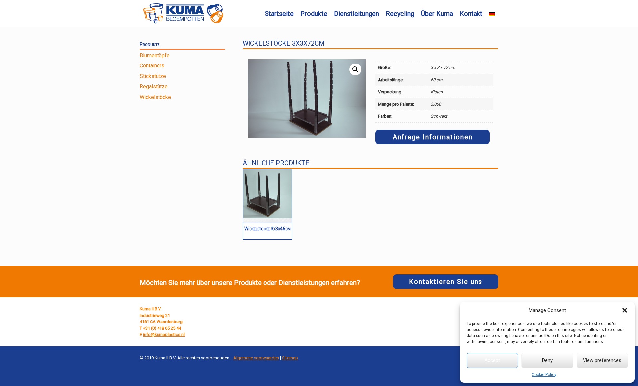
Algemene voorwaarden (256, 357)
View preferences (602, 360)
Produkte (313, 14)
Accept (492, 360)
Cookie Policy (544, 374)
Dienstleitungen (356, 14)
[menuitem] (492, 14)
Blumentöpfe (155, 55)
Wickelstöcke (155, 97)
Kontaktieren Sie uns (445, 282)
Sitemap (290, 357)
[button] (624, 310)
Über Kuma (437, 14)
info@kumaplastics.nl (164, 334)
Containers (152, 66)
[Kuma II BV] (183, 13)
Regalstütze (154, 86)
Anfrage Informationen (433, 137)
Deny (547, 360)
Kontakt (471, 14)
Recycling (400, 14)
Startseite (279, 14)
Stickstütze (153, 76)
